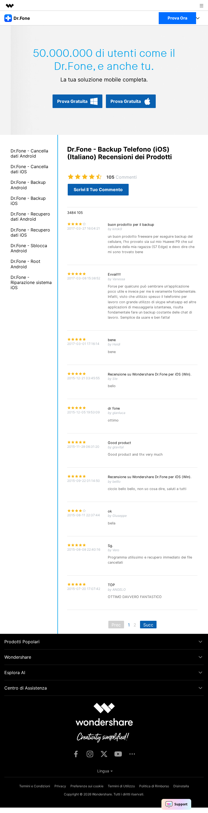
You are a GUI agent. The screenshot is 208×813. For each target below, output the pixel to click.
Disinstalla (181, 786)
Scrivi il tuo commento (98, 189)
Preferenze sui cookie (86, 786)
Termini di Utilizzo (121, 786)
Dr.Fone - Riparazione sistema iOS (31, 282)
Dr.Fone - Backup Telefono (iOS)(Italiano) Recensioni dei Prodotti (119, 153)
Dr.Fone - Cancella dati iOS (29, 169)
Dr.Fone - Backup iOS (28, 200)
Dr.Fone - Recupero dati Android (30, 216)
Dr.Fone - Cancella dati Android (29, 153)
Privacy (60, 786)
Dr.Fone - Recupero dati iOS (30, 232)
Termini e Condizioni (34, 786)
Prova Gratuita (72, 101)
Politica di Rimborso (154, 786)
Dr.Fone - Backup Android (28, 184)
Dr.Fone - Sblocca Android (29, 248)
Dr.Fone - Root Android (25, 264)
